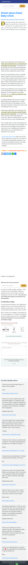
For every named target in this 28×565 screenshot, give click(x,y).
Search (22, 6)
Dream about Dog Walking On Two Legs (13, 450)
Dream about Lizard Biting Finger (11, 434)
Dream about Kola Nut (8, 500)
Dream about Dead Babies (9, 522)
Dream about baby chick (8, 136)
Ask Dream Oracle (6, 1)
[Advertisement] (14, 46)
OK (16, 564)
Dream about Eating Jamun (9, 542)
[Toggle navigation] (25, 2)
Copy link (14, 363)
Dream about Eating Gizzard (10, 393)
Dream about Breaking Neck (10, 558)
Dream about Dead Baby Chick (11, 14)
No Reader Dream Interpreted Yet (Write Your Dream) (12, 19)
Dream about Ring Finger (9, 415)
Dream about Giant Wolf (8, 484)
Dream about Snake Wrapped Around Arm (13, 465)
